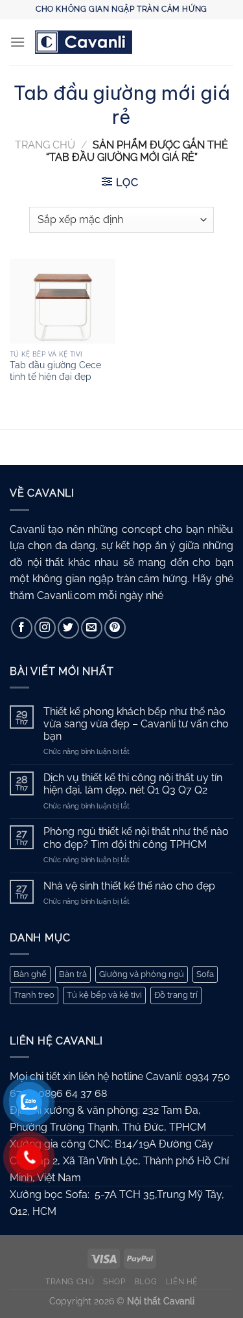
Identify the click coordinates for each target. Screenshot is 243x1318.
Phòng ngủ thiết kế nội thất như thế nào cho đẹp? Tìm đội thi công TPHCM (136, 837)
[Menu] (17, 42)
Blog (145, 1281)
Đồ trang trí (176, 995)
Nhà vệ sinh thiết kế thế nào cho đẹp (129, 886)
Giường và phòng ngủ (141, 974)
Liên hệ (182, 1281)
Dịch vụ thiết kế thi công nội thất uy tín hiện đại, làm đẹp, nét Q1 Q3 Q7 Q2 (132, 783)
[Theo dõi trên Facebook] (21, 628)
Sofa (205, 974)
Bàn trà (73, 974)
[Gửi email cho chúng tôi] (91, 628)
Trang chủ (45, 145)
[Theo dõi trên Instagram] (45, 628)
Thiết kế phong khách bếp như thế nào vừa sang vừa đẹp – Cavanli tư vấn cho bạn (136, 723)
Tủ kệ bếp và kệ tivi (104, 995)
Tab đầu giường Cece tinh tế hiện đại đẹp (55, 371)
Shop (114, 1281)
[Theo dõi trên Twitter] (68, 628)
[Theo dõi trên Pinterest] (115, 628)
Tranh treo (34, 995)
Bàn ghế (30, 974)
